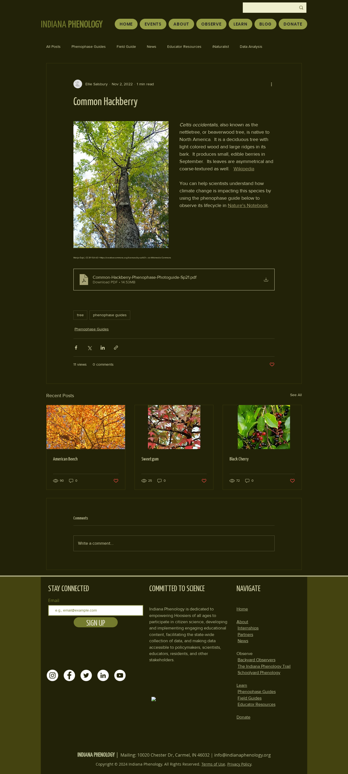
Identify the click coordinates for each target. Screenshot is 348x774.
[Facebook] (69, 675)
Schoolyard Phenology (259, 672)
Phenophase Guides (89, 46)
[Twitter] (86, 675)
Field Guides (250, 698)
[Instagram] (52, 675)
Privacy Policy (239, 764)
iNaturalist (220, 46)
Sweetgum (150, 459)
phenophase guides (110, 315)
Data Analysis (251, 46)
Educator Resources (184, 46)
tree (80, 315)
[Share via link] (116, 347)
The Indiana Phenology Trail (264, 666)
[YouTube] (120, 675)
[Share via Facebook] (76, 347)
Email (53, 600)
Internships (248, 628)
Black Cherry (238, 459)
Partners (245, 634)
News (151, 46)
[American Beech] (85, 427)
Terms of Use (213, 764)
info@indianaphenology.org (242, 755)
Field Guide (126, 46)
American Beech (65, 459)
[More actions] (271, 84)
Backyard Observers (256, 659)
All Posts (53, 46)
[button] (211, 24)
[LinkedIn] (103, 675)
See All (296, 395)
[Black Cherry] (262, 427)
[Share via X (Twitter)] (89, 347)
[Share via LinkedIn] (102, 347)
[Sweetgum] (174, 427)
